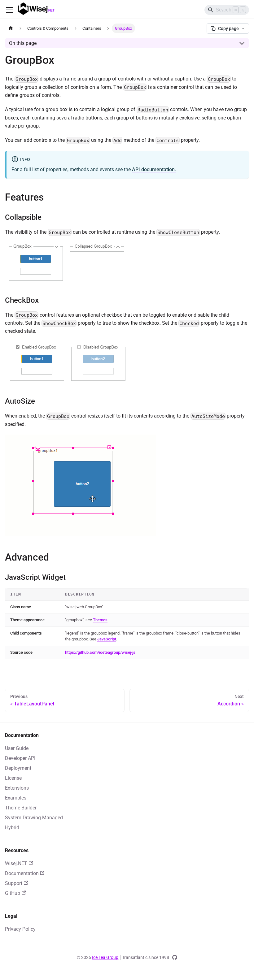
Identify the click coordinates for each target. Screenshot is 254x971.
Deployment (18, 768)
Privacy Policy (20, 929)
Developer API (20, 758)
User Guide (16, 748)
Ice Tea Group (105, 957)
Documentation (22, 873)
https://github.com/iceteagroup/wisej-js (100, 652)
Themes (100, 620)
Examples (15, 798)
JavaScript (106, 639)
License (13, 778)
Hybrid (12, 827)
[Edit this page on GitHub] (174, 957)
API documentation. (154, 169)
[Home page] (11, 28)
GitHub (12, 893)
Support (13, 883)
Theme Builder (21, 808)
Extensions (17, 788)
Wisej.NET (16, 863)
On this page (23, 43)
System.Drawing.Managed (34, 818)
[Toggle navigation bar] (9, 10)
